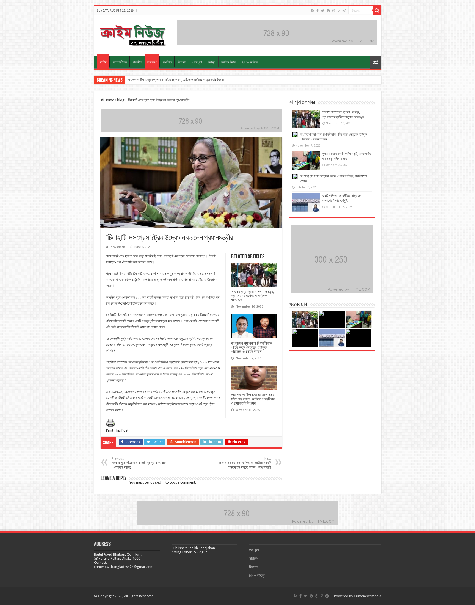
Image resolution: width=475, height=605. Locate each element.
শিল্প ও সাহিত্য (250, 62)
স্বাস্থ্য (211, 62)
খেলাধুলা (197, 62)
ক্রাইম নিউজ (228, 62)
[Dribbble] (334, 10)
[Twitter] (322, 10)
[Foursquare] (339, 10)
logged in (157, 482)
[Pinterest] (328, 10)
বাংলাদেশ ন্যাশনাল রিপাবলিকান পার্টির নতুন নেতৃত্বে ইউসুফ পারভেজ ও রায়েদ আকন (251, 347)
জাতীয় (103, 62)
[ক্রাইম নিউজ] (132, 34)
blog (121, 100)
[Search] (377, 10)
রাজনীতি (137, 62)
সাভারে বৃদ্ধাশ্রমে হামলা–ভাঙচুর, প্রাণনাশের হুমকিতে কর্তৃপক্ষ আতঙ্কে (252, 295)
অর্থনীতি (167, 62)
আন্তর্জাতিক (120, 62)
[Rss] (313, 10)
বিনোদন (182, 62)
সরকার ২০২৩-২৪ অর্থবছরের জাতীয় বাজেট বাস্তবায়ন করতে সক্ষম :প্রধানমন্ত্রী (244, 463)
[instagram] (344, 10)
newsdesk (118, 247)
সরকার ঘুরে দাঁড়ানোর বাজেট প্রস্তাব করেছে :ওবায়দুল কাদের (139, 463)
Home (109, 100)
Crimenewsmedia (367, 596)
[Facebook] (317, 10)
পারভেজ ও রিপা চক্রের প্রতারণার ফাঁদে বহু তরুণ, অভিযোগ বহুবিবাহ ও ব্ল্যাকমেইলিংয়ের (176, 80)
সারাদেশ (152, 62)
